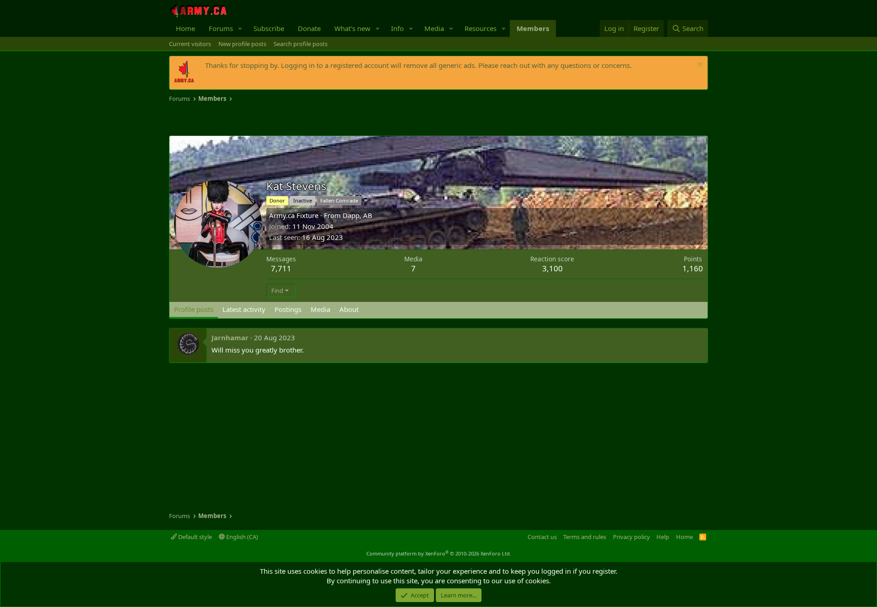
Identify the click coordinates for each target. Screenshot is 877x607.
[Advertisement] (276, 119)
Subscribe (269, 28)
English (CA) (241, 537)
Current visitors (190, 44)
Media (434, 28)
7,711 (281, 268)
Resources (481, 28)
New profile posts (242, 44)
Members (533, 28)
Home (185, 28)
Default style (194, 537)
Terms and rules (584, 537)
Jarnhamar (229, 337)
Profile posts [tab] (193, 309)
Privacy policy (631, 537)
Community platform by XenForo (438, 553)
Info (397, 28)
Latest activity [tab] (243, 309)
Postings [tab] (288, 309)
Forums (221, 28)
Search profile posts (301, 44)
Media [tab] (320, 309)
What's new (352, 28)
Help (662, 537)
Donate (309, 28)
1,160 (692, 268)
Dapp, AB (357, 215)
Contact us (542, 537)
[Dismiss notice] (699, 65)
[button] (240, 28)
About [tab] (349, 309)
